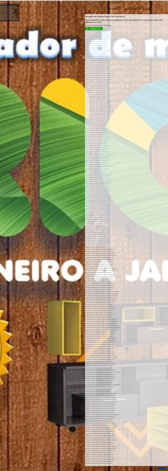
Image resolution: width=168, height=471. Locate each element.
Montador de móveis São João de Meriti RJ (9, 19)
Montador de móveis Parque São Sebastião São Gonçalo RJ (99, 166)
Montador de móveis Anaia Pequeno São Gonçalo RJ (98, 37)
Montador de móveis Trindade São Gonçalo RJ (96, 226)
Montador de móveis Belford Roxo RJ (8, 6)
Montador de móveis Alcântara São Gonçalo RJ (96, 31)
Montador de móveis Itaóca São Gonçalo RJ (95, 96)
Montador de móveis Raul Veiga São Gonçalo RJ (96, 194)
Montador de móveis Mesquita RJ (7, 10)
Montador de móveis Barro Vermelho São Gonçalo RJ (98, 50)
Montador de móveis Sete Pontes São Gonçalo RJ (97, 219)
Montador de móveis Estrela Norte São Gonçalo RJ (97, 81)
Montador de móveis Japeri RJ (6, 9)
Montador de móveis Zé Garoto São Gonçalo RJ (96, 242)
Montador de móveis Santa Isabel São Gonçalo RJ (97, 211)
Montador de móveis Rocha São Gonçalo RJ (96, 202)
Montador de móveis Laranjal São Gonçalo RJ (96, 117)
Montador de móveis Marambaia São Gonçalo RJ (97, 126)
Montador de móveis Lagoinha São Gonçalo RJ (96, 115)
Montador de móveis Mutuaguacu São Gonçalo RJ (97, 145)
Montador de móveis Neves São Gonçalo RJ (95, 149)
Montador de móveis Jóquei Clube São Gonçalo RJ (97, 113)
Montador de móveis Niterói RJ (6, 12)
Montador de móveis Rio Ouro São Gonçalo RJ (96, 200)
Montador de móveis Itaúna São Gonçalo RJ (95, 98)
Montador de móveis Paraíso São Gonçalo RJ (96, 164)
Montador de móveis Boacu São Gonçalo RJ (96, 54)
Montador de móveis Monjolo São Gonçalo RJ (96, 132)
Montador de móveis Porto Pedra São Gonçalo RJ (97, 187)
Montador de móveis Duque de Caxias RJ (9, 7)
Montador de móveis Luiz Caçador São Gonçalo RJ (97, 122)
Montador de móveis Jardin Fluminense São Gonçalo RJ (98, 111)
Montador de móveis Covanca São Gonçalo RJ (96, 69)
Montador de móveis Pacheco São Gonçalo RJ (96, 162)
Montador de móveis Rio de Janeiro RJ (8, 16)
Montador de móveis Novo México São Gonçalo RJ (97, 160)
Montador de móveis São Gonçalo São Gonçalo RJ (97, 215)
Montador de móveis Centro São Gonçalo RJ (96, 62)
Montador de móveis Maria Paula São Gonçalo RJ (97, 128)
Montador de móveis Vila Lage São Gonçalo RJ (96, 236)
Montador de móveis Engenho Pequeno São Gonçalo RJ (98, 75)
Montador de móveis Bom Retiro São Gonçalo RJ (97, 56)
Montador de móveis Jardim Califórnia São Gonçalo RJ (98, 103)
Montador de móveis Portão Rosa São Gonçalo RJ (97, 177)
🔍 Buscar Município (161, 468)
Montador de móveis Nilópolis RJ (7, 11)
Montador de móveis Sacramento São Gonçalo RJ (97, 204)
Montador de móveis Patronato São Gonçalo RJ (96, 168)
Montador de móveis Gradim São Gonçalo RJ (96, 88)
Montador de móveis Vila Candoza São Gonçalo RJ (97, 232)
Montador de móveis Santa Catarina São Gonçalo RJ (97, 209)
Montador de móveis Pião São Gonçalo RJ (95, 170)
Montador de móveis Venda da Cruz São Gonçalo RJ (97, 230)
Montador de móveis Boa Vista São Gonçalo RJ (96, 52)
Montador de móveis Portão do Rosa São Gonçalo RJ (98, 175)
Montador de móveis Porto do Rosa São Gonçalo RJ (97, 181)
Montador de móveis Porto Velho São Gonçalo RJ (97, 192)
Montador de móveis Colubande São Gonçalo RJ (97, 67)
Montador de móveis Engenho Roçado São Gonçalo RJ (98, 77)
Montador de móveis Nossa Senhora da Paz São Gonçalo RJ (99, 153)
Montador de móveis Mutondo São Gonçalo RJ (96, 141)
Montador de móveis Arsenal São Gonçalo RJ (96, 43)
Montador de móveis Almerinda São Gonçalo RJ (96, 33)
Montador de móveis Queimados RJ (7, 15)
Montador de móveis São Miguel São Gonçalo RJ (97, 217)
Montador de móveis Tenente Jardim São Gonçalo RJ (98, 221)
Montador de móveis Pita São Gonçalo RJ (95, 173)
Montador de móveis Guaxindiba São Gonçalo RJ (97, 90)
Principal (3, 4)
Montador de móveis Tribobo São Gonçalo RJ (96, 223)
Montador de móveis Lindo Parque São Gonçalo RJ (97, 120)
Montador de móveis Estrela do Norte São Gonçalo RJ (98, 79)
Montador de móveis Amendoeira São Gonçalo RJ (97, 35)
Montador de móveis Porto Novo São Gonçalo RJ (97, 185)
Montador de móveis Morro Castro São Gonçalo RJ (97, 136)
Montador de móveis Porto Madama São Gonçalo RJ (98, 183)
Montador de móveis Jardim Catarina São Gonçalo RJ (98, 105)
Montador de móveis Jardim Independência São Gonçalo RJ (99, 109)
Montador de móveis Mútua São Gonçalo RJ (95, 143)
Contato (1, 20)
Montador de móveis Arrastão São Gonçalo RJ (96, 41)
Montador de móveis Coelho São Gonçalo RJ (96, 64)
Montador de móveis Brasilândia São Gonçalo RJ (97, 58)
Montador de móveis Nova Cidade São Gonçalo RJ (97, 156)
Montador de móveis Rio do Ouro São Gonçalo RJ (97, 198)
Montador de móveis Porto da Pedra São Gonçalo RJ (98, 179)
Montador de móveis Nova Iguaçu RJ (8, 14)
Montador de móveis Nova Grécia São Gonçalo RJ (97, 158)
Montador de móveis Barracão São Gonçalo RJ (96, 45)
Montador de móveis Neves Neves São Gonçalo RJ (97, 151)
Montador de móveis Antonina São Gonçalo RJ (96, 39)
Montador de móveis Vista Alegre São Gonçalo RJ (97, 240)
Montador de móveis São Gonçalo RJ (8, 18)
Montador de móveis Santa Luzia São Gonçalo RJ (97, 213)
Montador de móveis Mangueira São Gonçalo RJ (96, 124)
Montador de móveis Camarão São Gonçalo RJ (96, 60)
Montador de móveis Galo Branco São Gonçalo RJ (97, 84)
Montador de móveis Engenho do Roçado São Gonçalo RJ (99, 73)
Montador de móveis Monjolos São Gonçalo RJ (96, 134)
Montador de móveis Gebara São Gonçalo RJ (96, 86)
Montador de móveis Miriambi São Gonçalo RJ (96, 130)
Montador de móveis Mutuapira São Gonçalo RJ (96, 147)
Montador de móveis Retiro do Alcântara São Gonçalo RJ (99, 196)
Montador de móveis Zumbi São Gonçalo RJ (96, 245)
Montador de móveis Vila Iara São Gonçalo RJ (96, 234)
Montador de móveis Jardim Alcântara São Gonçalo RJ (98, 100)
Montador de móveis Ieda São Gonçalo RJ (95, 92)
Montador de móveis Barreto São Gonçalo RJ (96, 47)
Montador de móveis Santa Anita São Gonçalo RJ (97, 206)
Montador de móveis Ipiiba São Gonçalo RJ (95, 94)
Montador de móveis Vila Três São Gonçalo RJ (96, 238)
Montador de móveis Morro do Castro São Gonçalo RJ (98, 139)
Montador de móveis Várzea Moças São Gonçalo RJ (97, 228)
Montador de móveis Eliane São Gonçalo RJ (95, 71)
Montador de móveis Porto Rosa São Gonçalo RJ (97, 189)
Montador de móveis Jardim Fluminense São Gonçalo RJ (98, 107)
